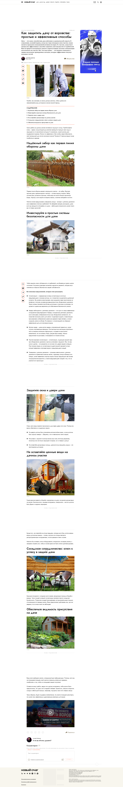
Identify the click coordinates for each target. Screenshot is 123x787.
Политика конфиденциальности (28, 782)
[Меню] (22, 2)
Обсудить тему (70, 58)
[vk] (24, 773)
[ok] (32, 773)
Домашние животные (28, 62)
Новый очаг (29, 2)
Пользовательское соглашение (28, 779)
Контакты (23, 784)
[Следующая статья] (61, 764)
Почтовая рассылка (95, 2)
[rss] (22, 773)
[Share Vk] (23, 66)
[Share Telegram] (23, 75)
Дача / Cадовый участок (45, 62)
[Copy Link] (23, 79)
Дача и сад (23, 30)
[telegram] (27, 773)
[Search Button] (98, 2)
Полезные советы (36, 62)
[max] (37, 773)
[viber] (35, 773)
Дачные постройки (30, 30)
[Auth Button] (101, 2)
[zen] (30, 773)
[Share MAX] (23, 70)
